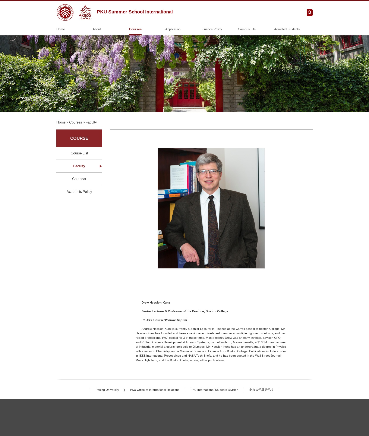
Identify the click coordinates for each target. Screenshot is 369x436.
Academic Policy (79, 191)
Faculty (91, 122)
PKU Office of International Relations (154, 389)
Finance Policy (212, 29)
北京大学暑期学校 (261, 389)
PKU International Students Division (214, 389)
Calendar (79, 179)
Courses (135, 29)
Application (172, 29)
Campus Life (247, 29)
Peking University (107, 389)
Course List (79, 153)
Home (60, 29)
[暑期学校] (75, 12)
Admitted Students (287, 29)
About (97, 29)
